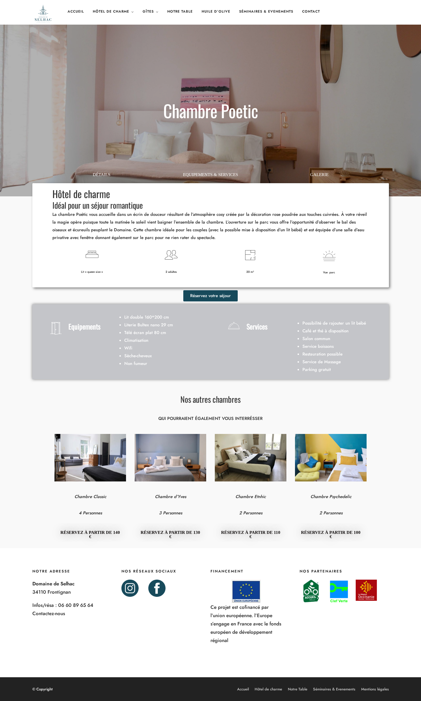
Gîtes (148, 11)
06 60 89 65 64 (75, 605)
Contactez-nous (48, 613)
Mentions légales (375, 689)
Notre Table (180, 11)
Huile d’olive (216, 11)
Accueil (76, 11)
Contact (311, 11)
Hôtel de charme (111, 11)
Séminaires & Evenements (266, 11)
